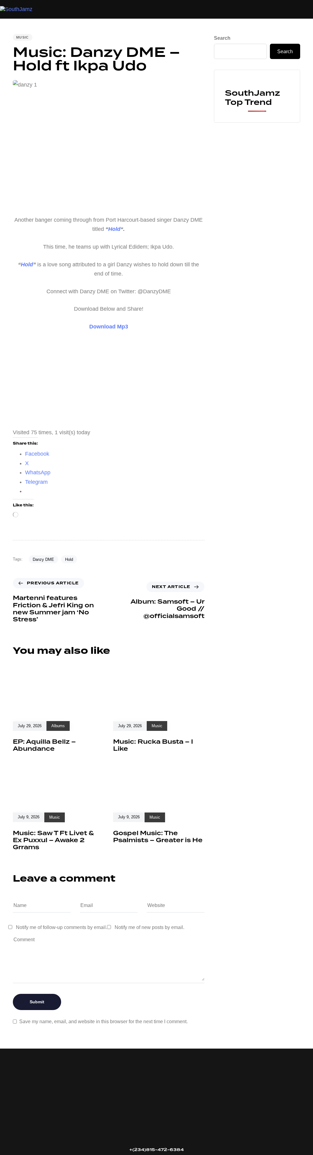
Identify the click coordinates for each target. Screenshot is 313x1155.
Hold (69, 559)
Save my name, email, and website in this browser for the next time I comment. (103, 1021)
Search (222, 38)
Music (22, 37)
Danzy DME (43, 559)
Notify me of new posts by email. (149, 927)
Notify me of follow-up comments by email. (61, 927)
